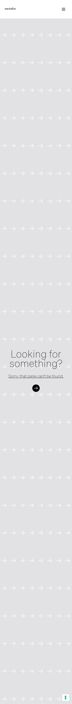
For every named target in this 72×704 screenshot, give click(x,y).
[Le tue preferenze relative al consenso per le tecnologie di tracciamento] (65, 697)
